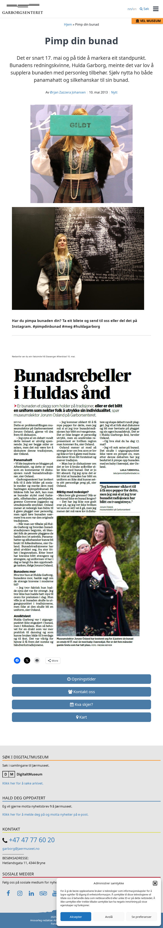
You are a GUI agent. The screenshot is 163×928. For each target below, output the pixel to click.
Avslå (109, 917)
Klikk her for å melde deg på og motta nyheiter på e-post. (45, 814)
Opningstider (83, 679)
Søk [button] (146, 9)
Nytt (114, 92)
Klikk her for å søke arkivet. (22, 783)
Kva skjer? (83, 704)
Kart (82, 717)
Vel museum (150, 21)
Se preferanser (141, 917)
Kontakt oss (83, 691)
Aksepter (76, 917)
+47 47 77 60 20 (32, 839)
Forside (55, 923)
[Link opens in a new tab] (22, 774)
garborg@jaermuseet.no (21, 848)
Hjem (68, 24)
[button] (155, 883)
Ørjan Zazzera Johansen (68, 92)
